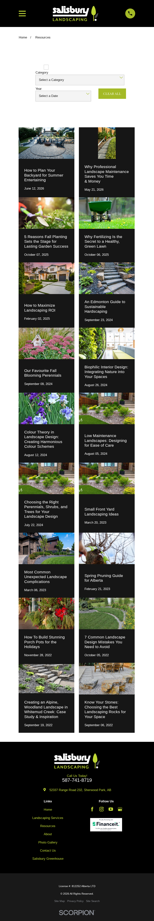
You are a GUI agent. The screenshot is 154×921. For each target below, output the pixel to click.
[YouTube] (111, 809)
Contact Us (48, 850)
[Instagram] (101, 809)
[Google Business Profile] (120, 809)
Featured (34, 67)
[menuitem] (59, 901)
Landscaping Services (47, 818)
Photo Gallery (47, 842)
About (48, 834)
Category (41, 72)
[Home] (75, 13)
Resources (47, 826)
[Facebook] (92, 809)
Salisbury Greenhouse (47, 858)
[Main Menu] (22, 13)
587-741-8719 (77, 780)
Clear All (112, 93)
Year (38, 89)
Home (48, 809)
